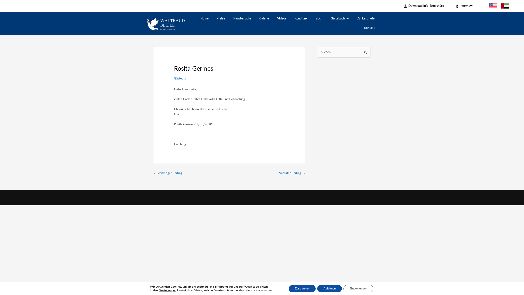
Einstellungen (167, 290)
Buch (319, 18)
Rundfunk (301, 18)
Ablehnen (329, 288)
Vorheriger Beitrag (168, 173)
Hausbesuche (242, 18)
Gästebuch (338, 18)
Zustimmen (302, 288)
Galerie (264, 18)
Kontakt (369, 28)
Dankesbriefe (366, 18)
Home (204, 18)
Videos (282, 18)
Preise (221, 18)
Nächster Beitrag (292, 173)
